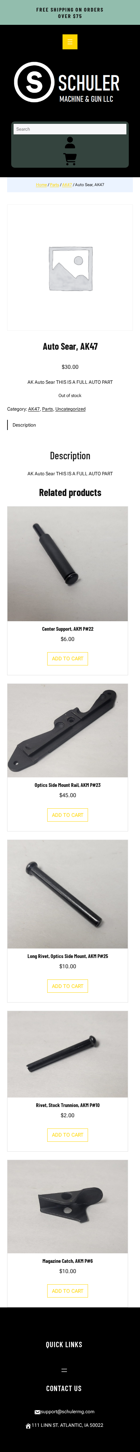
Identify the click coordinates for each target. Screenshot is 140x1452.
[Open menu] (70, 41)
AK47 (67, 184)
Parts (54, 184)
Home (41, 184)
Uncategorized (70, 409)
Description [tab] (24, 425)
